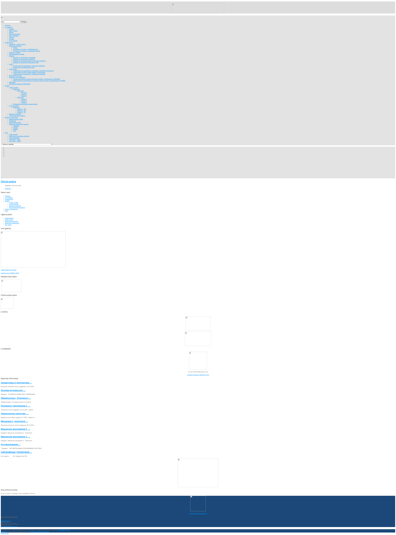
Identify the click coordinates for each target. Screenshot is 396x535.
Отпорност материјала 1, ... (15, 406)
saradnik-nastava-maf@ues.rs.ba (198, 375)
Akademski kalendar (11, 221)
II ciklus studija (14, 204)
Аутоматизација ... (11, 444)
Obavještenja (9, 218)
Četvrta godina (8, 181)
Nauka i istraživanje (11, 209)
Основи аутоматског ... (13, 390)
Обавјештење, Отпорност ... (16, 398)
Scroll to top (5, 533)
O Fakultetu (9, 197)
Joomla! (3, 532)
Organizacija (9, 199)
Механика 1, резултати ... (14, 421)
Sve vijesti (8, 225)
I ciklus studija (13, 202)
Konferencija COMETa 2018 (10, 273)
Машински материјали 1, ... (15, 436)
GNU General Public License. (39, 532)
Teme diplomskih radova (17, 207)
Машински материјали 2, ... (15, 429)
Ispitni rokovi (9, 220)
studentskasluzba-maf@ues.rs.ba (9, 526)
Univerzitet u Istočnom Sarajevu (198, 513)
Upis (6, 211)
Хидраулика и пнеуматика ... (16, 382)
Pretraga (23, 22)
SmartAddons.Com (64, 530)
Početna (7, 196)
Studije (7, 201)
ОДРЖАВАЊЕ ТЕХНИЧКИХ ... (16, 452)
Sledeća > (8, 188)
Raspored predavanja (12, 223)
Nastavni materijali (15, 206)
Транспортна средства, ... (15, 413)
